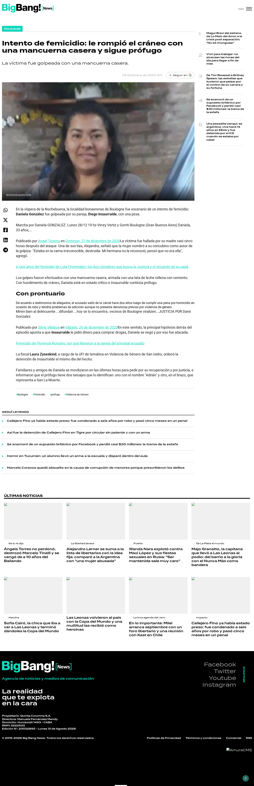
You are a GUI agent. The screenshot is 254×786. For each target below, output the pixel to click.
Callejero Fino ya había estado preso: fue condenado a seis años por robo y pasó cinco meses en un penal (97, 421)
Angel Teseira (49, 240)
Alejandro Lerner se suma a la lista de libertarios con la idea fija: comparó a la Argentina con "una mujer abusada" (95, 555)
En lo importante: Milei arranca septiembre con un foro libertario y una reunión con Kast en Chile (156, 629)
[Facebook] (5, 230)
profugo (55, 394)
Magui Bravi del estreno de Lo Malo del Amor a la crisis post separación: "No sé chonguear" (224, 38)
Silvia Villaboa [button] (49, 327)
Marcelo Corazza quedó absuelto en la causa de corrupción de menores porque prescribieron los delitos (96, 468)
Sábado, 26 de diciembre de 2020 (91, 327)
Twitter (225, 671)
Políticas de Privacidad (164, 738)
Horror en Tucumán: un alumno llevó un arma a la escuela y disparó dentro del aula (77, 456)
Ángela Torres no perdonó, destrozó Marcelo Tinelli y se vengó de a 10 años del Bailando (31, 555)
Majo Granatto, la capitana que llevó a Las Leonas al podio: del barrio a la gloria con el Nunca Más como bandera (217, 557)
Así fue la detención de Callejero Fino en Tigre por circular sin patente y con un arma (78, 433)
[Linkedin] (5, 239)
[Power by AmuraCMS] (239, 750)
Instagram (219, 684)
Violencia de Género (77, 394)
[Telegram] (5, 249)
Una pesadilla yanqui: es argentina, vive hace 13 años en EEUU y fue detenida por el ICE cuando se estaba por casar (224, 132)
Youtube (222, 677)
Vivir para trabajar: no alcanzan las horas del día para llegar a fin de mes (222, 59)
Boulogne (22, 394)
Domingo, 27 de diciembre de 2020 (92, 240)
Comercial (233, 738)
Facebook (220, 664)
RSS (249, 738)
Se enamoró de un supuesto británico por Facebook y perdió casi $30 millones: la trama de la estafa (92, 444)
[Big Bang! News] (28, 8)
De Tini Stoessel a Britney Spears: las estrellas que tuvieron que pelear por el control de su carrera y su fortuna (225, 82)
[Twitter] (5, 220)
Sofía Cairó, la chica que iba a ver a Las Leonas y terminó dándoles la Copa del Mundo (32, 627)
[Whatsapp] (5, 210)
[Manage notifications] (245, 778)
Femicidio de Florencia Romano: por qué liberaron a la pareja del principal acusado (80, 343)
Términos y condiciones (203, 738)
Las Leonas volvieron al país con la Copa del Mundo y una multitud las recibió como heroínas (94, 623)
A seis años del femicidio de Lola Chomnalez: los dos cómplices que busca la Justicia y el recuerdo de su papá (102, 266)
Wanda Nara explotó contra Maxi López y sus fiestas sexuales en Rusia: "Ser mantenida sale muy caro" (156, 555)
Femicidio (39, 394)
